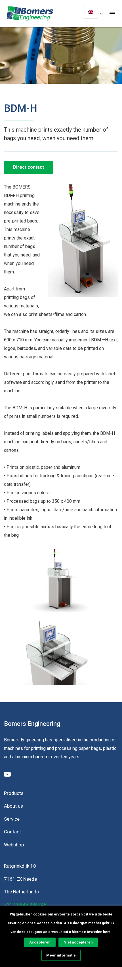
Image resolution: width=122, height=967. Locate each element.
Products (14, 793)
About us (13, 806)
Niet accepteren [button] (78, 942)
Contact (12, 832)
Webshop (14, 845)
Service (12, 819)
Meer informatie (61, 955)
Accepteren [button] (40, 942)
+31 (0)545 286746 (25, 905)
